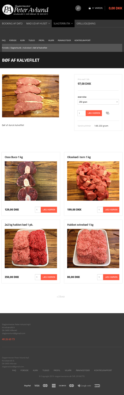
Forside (5, 47)
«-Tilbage (61, 296)
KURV (22, 40)
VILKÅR (51, 40)
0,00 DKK (115, 8)
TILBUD (32, 40)
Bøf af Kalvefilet (40, 47)
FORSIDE (12, 40)
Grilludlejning (86, 23)
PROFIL (41, 40)
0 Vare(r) (97, 8)
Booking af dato (12, 23)
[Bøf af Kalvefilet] (30, 95)
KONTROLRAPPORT (83, 40)
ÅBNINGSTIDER (64, 40)
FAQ (3, 40)
